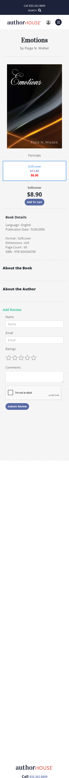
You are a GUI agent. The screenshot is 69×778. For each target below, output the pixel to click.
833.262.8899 (37, 5)
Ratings (11, 349)
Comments (13, 367)
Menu (60, 21)
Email (9, 333)
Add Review (12, 310)
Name (10, 317)
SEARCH (32, 10)
